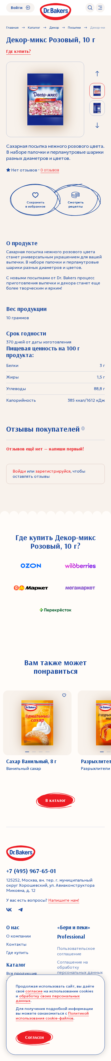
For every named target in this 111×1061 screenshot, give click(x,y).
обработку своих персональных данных (48, 998)
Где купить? (18, 51)
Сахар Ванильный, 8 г (31, 761)
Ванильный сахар (23, 768)
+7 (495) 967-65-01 (31, 871)
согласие (34, 991)
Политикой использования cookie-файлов (52, 1016)
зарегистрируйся (52, 471)
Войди (19, 471)
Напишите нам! (63, 900)
